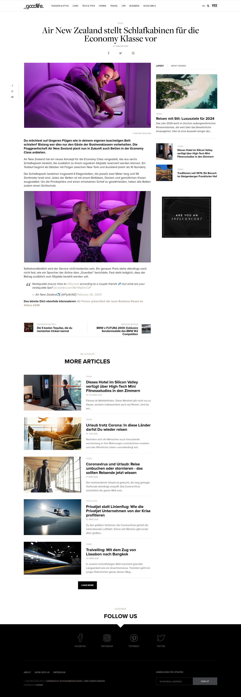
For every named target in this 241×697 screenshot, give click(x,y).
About (27, 672)
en (203, 6)
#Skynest (73, 284)
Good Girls (149, 6)
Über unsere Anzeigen (94, 681)
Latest (160, 66)
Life (124, 6)
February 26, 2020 (89, 294)
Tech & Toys (88, 6)
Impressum (59, 672)
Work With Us (42, 672)
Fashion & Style (60, 6)
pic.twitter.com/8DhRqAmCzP (72, 287)
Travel (114, 6)
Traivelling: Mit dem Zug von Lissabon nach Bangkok (111, 552)
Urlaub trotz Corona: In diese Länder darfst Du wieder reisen (118, 427)
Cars (75, 6)
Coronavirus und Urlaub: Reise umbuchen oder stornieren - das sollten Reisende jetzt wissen (114, 468)
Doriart (39, 685)
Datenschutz (52, 681)
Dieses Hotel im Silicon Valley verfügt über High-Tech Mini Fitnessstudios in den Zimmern (113, 386)
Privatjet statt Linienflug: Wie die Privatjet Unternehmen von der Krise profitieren (118, 511)
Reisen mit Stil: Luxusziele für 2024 (185, 118)
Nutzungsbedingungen (71, 681)
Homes (102, 6)
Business (134, 6)
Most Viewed (178, 66)
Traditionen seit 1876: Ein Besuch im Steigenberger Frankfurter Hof (197, 174)
